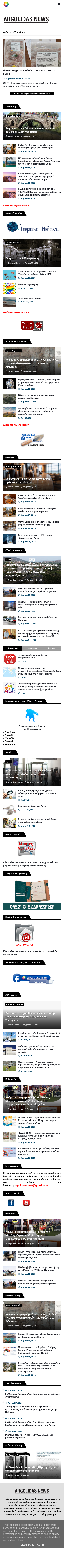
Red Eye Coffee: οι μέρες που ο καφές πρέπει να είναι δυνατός (27, 480)
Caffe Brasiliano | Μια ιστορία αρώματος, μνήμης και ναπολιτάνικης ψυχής (38, 523)
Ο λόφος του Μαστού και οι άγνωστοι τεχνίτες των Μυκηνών (36, 396)
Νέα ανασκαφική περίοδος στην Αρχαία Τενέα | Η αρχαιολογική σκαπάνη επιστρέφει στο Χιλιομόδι (32, 363)
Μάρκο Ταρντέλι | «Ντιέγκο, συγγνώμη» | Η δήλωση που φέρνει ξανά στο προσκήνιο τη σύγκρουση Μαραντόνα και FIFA (39, 1065)
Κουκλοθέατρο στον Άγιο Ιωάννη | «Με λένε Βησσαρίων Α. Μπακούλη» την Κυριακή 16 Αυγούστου (38, 1151)
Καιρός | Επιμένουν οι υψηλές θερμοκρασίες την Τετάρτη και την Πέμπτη (39, 1335)
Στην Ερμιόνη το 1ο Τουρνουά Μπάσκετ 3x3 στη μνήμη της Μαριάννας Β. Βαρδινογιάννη (39, 1034)
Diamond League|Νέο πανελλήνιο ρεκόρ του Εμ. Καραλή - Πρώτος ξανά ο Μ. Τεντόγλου (30, 1017)
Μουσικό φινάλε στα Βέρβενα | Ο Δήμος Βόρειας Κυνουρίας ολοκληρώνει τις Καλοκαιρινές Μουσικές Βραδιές (37, 1350)
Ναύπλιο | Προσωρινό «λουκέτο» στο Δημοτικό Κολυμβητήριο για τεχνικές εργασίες (36, 1049)
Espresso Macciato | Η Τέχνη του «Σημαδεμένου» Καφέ (35, 536)
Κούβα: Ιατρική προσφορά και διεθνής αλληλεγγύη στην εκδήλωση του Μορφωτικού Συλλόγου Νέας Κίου (27, 1101)
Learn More (27, 1544)
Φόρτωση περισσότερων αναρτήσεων (32, 93)
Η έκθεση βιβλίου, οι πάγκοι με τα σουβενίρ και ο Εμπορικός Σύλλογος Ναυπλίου (38, 1269)
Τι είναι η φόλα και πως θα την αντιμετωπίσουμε (32, 656)
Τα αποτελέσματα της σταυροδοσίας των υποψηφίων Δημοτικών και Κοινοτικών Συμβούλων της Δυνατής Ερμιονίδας (37, 686)
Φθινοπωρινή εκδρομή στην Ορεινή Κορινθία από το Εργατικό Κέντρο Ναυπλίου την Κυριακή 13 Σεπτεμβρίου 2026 (39, 161)
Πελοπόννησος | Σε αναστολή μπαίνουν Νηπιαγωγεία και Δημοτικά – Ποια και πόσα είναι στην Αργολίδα (39, 1255)
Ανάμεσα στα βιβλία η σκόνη (22, 258)
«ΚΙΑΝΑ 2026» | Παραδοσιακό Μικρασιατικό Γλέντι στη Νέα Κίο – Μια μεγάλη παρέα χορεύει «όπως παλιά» (39, 1120)
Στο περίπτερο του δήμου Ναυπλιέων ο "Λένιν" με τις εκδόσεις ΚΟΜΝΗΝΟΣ (37, 273)
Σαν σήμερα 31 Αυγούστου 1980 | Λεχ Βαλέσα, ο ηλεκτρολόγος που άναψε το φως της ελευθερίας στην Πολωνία (31, 1409)
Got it (40, 1544)
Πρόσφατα (32, 647)
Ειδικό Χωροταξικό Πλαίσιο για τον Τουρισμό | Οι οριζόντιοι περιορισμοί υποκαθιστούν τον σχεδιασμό (36, 176)
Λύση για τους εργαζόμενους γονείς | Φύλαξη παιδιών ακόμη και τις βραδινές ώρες (37, 793)
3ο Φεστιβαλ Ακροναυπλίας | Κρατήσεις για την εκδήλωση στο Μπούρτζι (33, 1395)
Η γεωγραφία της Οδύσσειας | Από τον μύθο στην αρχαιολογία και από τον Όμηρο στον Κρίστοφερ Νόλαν (39, 382)
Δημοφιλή (13, 647)
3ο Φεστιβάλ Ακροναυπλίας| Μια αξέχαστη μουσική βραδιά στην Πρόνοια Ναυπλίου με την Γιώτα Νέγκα (30, 1423)
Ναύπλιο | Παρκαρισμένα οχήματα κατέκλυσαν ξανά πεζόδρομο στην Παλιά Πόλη (37, 605)
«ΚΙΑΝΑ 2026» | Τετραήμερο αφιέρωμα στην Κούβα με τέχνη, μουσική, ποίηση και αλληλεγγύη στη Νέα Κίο (39, 1136)
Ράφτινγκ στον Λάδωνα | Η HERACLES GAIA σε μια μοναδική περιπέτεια (30, 130)
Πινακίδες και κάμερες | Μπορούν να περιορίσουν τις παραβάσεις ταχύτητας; (37, 590)
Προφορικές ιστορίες (28, 284)
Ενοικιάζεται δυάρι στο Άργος (32, 806)
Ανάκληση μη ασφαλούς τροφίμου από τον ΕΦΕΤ (29, 72)
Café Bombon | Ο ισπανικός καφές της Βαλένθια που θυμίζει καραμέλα (37, 510)
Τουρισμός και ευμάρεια (29, 298)
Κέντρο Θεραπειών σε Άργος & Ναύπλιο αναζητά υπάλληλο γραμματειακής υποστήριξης (28, 774)
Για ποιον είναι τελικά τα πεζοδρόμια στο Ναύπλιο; (37, 619)
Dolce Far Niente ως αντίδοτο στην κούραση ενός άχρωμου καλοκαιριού (36, 146)
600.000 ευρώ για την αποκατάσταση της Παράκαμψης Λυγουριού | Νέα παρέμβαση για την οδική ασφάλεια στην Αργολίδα (38, 633)
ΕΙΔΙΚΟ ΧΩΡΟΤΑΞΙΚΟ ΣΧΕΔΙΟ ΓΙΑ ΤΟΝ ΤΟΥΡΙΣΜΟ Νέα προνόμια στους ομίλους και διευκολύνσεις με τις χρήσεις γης (39, 192)
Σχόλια (51, 647)
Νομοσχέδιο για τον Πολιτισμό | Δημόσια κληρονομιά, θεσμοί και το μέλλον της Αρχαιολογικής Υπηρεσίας (37, 411)
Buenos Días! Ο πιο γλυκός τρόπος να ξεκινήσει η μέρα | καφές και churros (37, 497)
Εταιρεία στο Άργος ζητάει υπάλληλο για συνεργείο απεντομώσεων (37, 821)
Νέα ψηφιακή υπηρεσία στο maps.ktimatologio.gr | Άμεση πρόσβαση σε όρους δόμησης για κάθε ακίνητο (39, 671)
